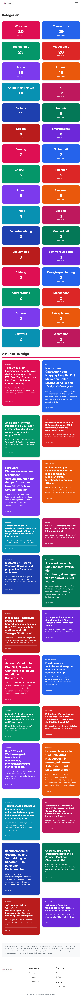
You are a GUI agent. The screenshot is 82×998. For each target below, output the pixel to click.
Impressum (33, 977)
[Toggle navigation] (76, 3)
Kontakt (58, 977)
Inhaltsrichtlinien (35, 981)
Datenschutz (33, 973)
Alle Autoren (60, 987)
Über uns (59, 973)
